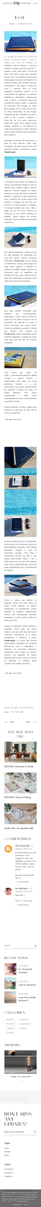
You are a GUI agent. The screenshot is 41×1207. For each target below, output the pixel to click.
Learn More (18, 1204)
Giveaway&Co (25, 1024)
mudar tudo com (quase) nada (18, 828)
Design (12, 23)
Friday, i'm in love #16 (20, 1076)
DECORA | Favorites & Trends (18, 766)
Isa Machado (21, 888)
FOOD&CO (11, 1024)
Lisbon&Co (11, 1028)
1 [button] (18, 1081)
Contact (7, 1151)
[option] (20, 1064)
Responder (24, 882)
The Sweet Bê (22, 845)
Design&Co (15, 707)
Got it (26, 1204)
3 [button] (23, 1081)
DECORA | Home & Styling (17, 797)
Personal (23, 707)
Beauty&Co (11, 1019)
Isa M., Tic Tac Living (23, 901)
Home (6, 1148)
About (6, 1155)
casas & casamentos (27, 984)
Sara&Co (30, 707)
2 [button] (20, 1081)
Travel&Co (10, 1033)
